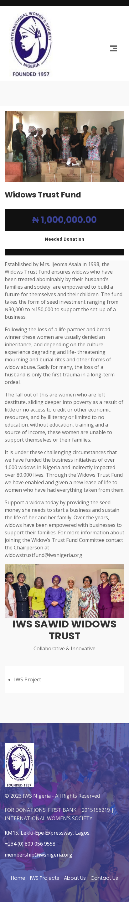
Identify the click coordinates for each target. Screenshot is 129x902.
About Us (75, 878)
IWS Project (27, 679)
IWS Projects (44, 878)
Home (18, 878)
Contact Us (104, 878)
